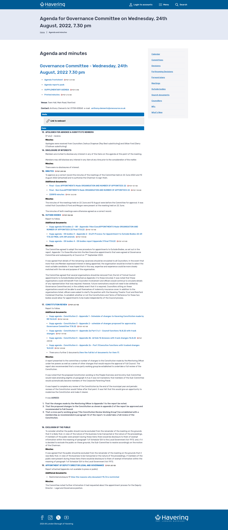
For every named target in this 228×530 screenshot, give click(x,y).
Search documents (160, 95)
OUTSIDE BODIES (59, 215)
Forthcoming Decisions (162, 72)
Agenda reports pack (54, 85)
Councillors (157, 101)
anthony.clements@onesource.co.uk (108, 108)
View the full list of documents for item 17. (99, 352)
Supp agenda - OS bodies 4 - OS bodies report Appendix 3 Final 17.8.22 (88, 241)
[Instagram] (50, 517)
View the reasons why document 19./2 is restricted (95, 477)
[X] (58, 517)
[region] (92, 309)
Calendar (156, 54)
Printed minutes (58, 95)
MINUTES (55, 171)
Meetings (156, 83)
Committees (157, 60)
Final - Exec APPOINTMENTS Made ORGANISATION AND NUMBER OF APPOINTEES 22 (93, 186)
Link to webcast (58, 121)
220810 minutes (62, 194)
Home (42, 32)
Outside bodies (159, 89)
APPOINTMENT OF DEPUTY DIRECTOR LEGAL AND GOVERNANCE (80, 465)
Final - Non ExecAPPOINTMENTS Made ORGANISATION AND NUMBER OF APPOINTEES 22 (95, 190)
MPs (153, 106)
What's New (157, 112)
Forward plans (158, 77)
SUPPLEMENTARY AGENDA (61, 90)
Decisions (156, 66)
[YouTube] (66, 517)
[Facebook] (42, 517)
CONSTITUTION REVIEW (62, 304)
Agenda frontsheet (59, 80)
